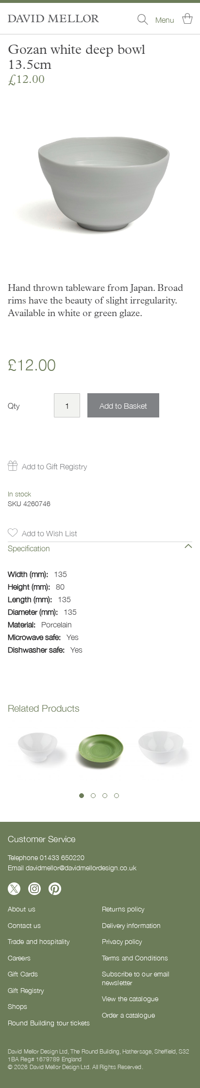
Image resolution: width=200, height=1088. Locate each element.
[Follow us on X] (14, 888)
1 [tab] (81, 795)
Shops (18, 1006)
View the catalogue (130, 998)
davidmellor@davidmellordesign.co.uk (81, 867)
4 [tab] (116, 795)
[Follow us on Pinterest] (55, 888)
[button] (47, 466)
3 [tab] (104, 795)
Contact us (24, 925)
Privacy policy (122, 941)
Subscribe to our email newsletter (135, 978)
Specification (29, 548)
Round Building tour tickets (49, 1022)
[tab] (100, 555)
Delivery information (131, 925)
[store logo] (53, 18)
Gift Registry (26, 990)
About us (21, 908)
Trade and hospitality (38, 941)
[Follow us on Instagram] (34, 888)
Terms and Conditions (135, 957)
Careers (19, 957)
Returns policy (123, 908)
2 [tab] (93, 795)
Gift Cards (23, 973)
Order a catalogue (128, 1015)
